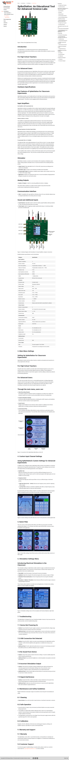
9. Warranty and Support (62, 57)
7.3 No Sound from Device (62, 44)
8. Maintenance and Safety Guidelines (62, 51)
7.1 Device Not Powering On (62, 40)
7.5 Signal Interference (62, 48)
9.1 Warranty (60, 59)
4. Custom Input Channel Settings (63, 28)
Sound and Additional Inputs (62, 17)
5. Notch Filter (60, 33)
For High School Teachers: (62, 5)
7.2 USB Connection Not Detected (62, 43)
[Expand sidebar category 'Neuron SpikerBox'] (11, 12)
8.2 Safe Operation (61, 54)
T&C (67, 758)
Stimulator (60, 12)
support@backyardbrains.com (30, 748)
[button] (4, 9)
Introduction (60, 3)
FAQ (65, 758)
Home (18, 3)
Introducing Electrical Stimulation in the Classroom (62, 37)
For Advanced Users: (61, 6)
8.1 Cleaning (60, 52)
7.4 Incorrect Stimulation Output (62, 47)
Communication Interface (62, 15)
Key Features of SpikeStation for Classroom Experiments (63, 9)
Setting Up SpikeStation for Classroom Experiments (62, 21)
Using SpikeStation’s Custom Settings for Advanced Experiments (62, 31)
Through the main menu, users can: (63, 26)
